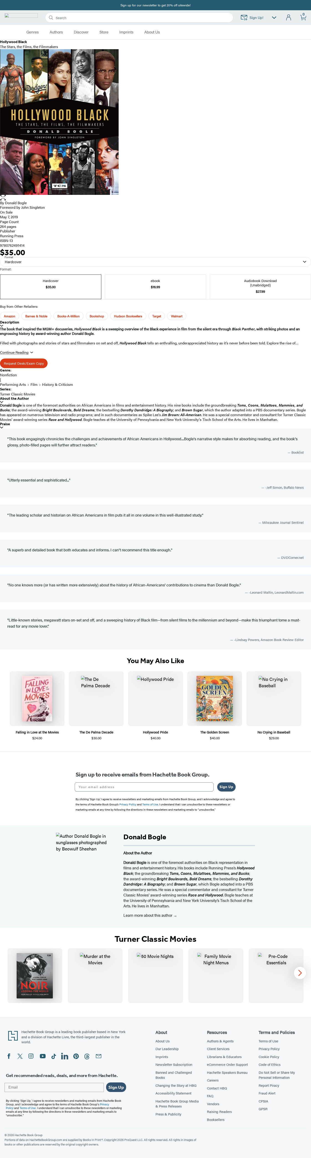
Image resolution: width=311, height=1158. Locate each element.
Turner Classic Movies (17, 394)
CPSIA (263, 1101)
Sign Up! (256, 17)
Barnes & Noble (36, 316)
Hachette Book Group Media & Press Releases (177, 1104)
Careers (213, 1080)
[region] (155, 975)
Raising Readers (219, 1111)
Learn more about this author (148, 915)
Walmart (176, 316)
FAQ (210, 1095)
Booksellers (215, 1119)
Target (156, 316)
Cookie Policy (269, 1056)
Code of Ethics (269, 1064)
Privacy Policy (269, 1048)
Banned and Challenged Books (174, 1075)
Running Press (11, 235)
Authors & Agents (220, 1040)
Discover (81, 32)
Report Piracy (269, 1085)
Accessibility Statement (173, 1093)
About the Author (14, 398)
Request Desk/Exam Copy (24, 363)
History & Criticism (57, 384)
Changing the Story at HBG (176, 1085)
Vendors (213, 1103)
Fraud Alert (267, 1093)
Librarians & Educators (224, 1056)
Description (9, 322)
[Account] (289, 18)
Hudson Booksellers (128, 316)
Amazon (9, 316)
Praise (5, 424)
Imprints (126, 32)
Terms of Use (268, 1040)
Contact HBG (217, 1088)
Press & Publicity (168, 1114)
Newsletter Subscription (174, 1064)
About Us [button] (152, 32)
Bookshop (97, 316)
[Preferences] (274, 17)
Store (103, 32)
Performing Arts (13, 384)
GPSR (263, 1108)
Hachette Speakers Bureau (227, 1072)
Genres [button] (32, 32)
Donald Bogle (16, 202)
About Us (163, 1040)
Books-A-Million (68, 316)
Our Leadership (167, 1048)
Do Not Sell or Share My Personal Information (277, 1075)
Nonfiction (8, 374)
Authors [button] (56, 32)
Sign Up (226, 787)
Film (34, 384)
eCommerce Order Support (227, 1064)
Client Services (218, 1048)
